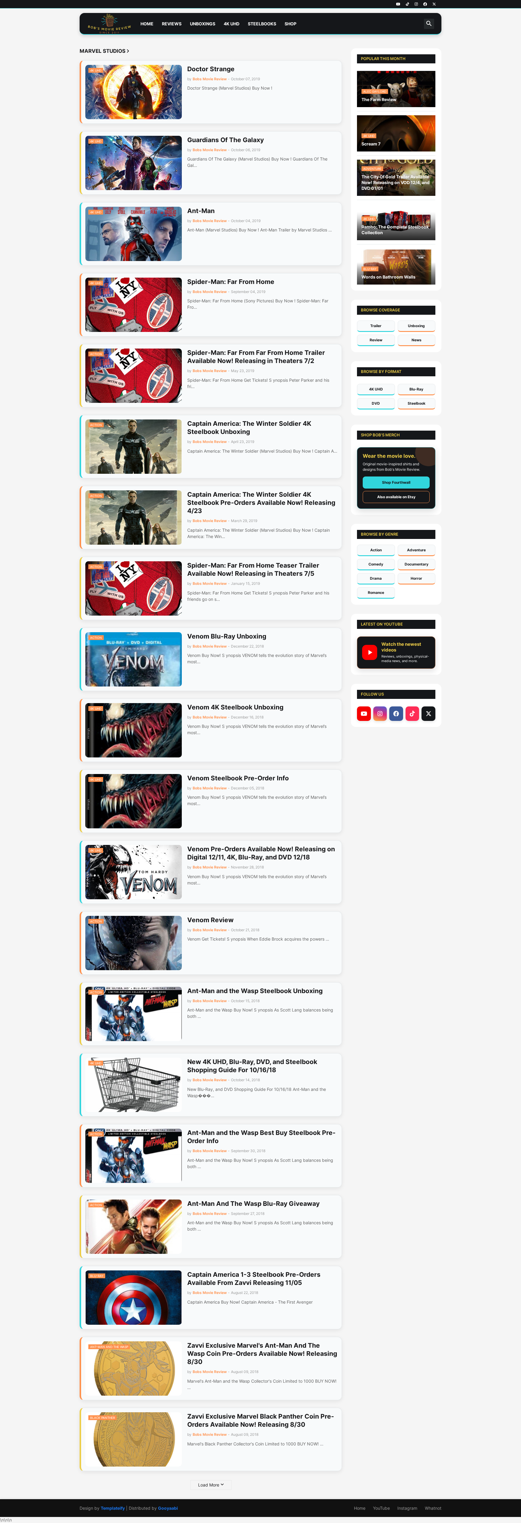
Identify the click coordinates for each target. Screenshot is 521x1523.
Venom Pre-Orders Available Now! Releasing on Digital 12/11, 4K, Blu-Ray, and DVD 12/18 (261, 853)
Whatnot (433, 1508)
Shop (290, 23)
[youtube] (398, 4)
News (417, 340)
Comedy (375, 564)
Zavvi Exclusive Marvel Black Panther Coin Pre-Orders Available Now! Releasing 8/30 (260, 1420)
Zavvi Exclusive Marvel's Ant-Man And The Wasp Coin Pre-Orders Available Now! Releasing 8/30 (262, 1354)
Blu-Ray (416, 389)
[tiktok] (407, 4)
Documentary (416, 564)
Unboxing (416, 325)
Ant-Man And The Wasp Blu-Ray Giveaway (253, 1203)
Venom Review (210, 920)
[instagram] (416, 4)
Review (376, 340)
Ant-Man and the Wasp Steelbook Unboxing (255, 991)
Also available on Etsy (396, 497)
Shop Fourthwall (396, 482)
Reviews (172, 23)
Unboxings (202, 23)
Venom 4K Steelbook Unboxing (235, 707)
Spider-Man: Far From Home (230, 281)
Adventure (416, 550)
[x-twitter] (434, 4)
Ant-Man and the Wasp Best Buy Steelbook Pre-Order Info (261, 1137)
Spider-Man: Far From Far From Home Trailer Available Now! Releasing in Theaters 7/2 (256, 357)
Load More (208, 1484)
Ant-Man (201, 211)
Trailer (375, 325)
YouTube (381, 1508)
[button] (429, 24)
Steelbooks (262, 23)
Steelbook (416, 403)
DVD (376, 403)
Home (147, 23)
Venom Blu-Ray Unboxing (226, 636)
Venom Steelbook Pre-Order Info (238, 778)
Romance (376, 592)
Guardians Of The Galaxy (225, 140)
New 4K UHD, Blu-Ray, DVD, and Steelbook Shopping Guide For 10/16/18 (252, 1066)
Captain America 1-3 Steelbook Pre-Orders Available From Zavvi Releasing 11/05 (253, 1278)
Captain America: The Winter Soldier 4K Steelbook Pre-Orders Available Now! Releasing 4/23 (261, 503)
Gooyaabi (168, 1508)
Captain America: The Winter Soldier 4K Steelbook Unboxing (249, 427)
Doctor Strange (211, 69)
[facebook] (425, 4)
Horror (416, 578)
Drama (376, 578)
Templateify (113, 1508)
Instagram (407, 1508)
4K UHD (231, 23)
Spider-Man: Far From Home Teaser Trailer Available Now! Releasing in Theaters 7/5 (253, 569)
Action (376, 550)
